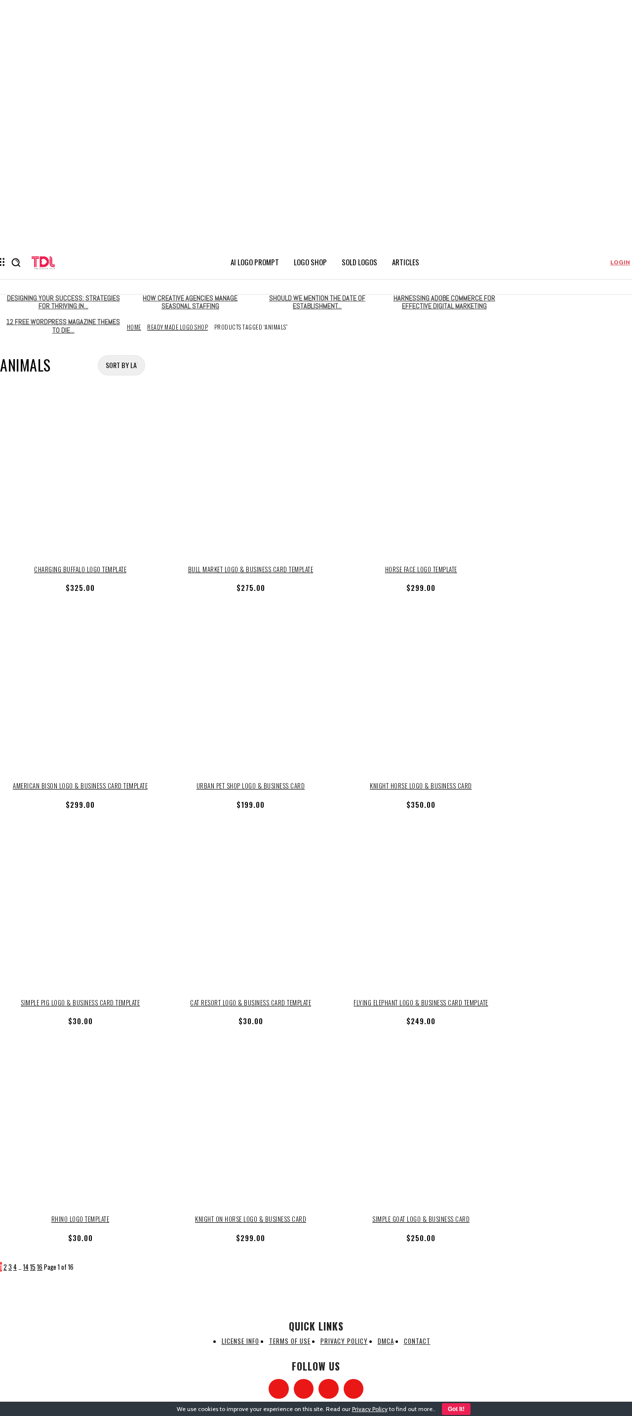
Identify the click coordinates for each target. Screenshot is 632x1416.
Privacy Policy (370, 1409)
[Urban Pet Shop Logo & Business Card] (250, 692)
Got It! (456, 1409)
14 (26, 1267)
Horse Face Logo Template (421, 569)
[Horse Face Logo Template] (421, 475)
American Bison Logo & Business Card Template (80, 786)
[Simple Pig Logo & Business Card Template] (80, 909)
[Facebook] (279, 1389)
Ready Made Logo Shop (177, 327)
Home (134, 327)
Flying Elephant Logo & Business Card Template (421, 1002)
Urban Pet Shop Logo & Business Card (251, 786)
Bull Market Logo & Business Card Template (251, 569)
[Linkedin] (328, 1389)
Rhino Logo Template (80, 1219)
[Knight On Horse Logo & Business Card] (250, 1125)
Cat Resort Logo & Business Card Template (250, 1002)
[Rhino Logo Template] (80, 1125)
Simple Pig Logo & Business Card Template (80, 1002)
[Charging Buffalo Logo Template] (80, 475)
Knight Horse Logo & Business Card (421, 786)
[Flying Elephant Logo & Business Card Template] (421, 909)
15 (33, 1267)
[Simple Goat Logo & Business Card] (421, 1125)
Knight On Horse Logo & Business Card (250, 1219)
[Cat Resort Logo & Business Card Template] (250, 909)
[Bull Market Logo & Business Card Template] (250, 475)
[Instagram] (304, 1389)
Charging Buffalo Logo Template (80, 569)
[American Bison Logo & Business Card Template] (80, 692)
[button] (16, 262)
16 (39, 1267)
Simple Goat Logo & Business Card (421, 1219)
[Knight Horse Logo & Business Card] (421, 692)
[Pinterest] (354, 1389)
